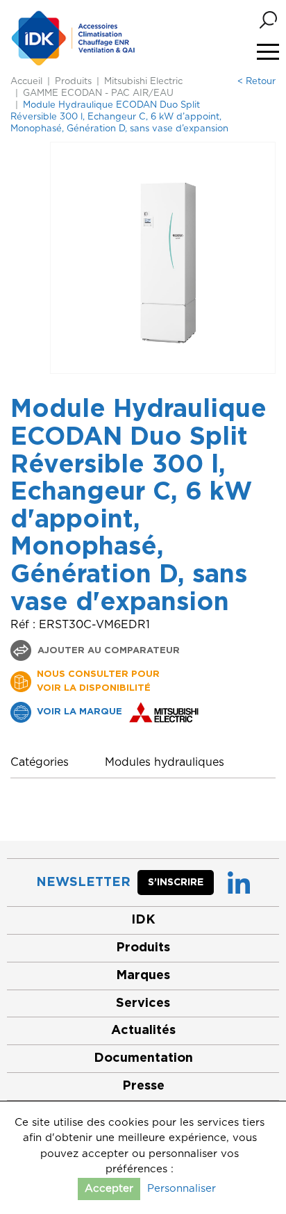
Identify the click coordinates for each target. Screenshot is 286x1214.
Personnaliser (181, 1188)
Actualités (143, 1030)
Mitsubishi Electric (143, 81)
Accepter (109, 1188)
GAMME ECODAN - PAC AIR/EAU (98, 93)
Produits (73, 81)
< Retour (256, 81)
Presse (143, 1086)
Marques (143, 975)
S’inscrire (175, 882)
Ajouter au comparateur (107, 650)
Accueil (26, 81)
